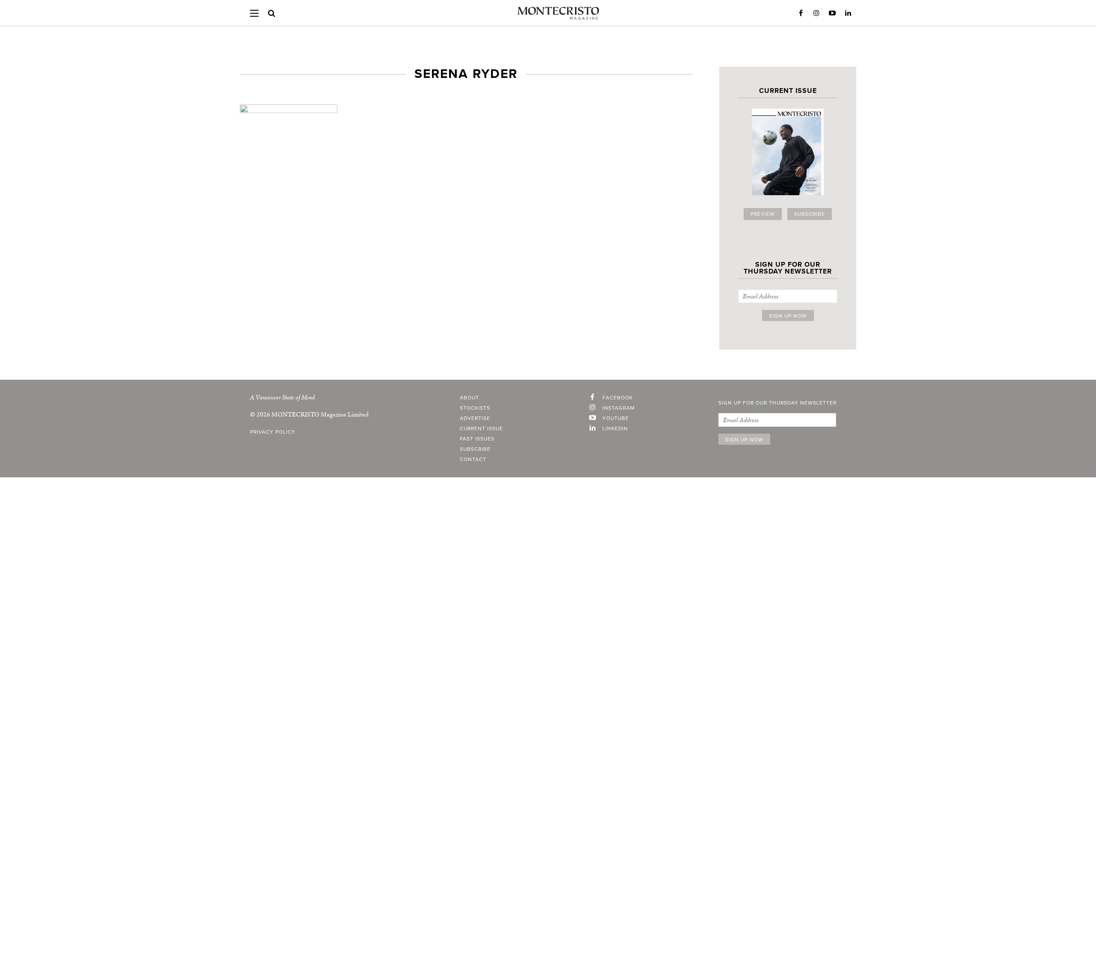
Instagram (816, 13)
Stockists (475, 408)
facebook (617, 398)
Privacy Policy (272, 432)
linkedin (615, 428)
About (469, 398)
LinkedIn (848, 13)
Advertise (475, 418)
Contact (473, 459)
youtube (615, 418)
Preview (763, 214)
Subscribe (809, 214)
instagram (618, 408)
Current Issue (481, 428)
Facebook (800, 13)
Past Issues (477, 439)
